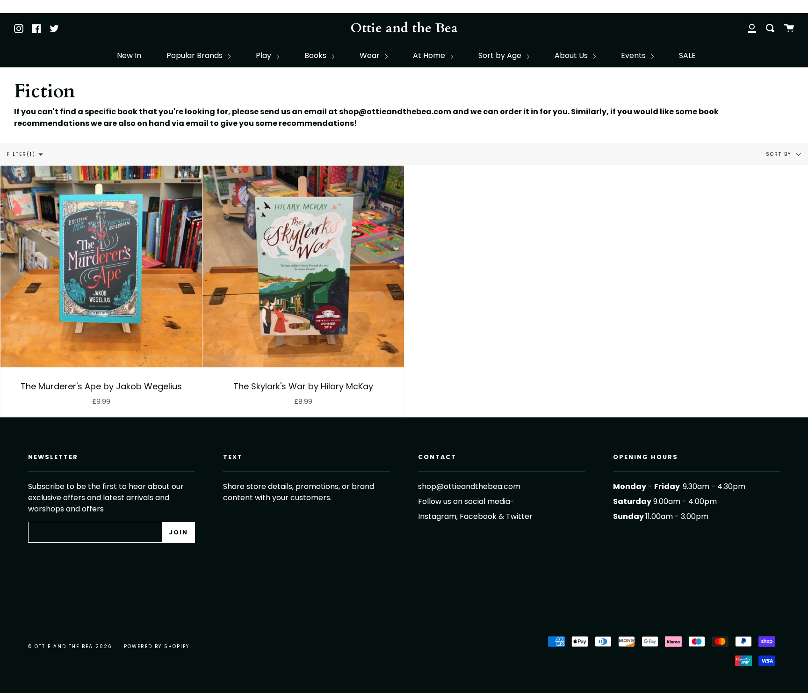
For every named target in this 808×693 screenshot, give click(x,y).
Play (264, 55)
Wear (371, 55)
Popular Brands (195, 55)
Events (634, 55)
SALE (687, 55)
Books (316, 55)
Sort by (780, 154)
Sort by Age (500, 55)
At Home (430, 55)
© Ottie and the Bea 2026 (70, 646)
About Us (572, 55)
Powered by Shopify (156, 646)
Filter (21, 154)
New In (129, 55)
